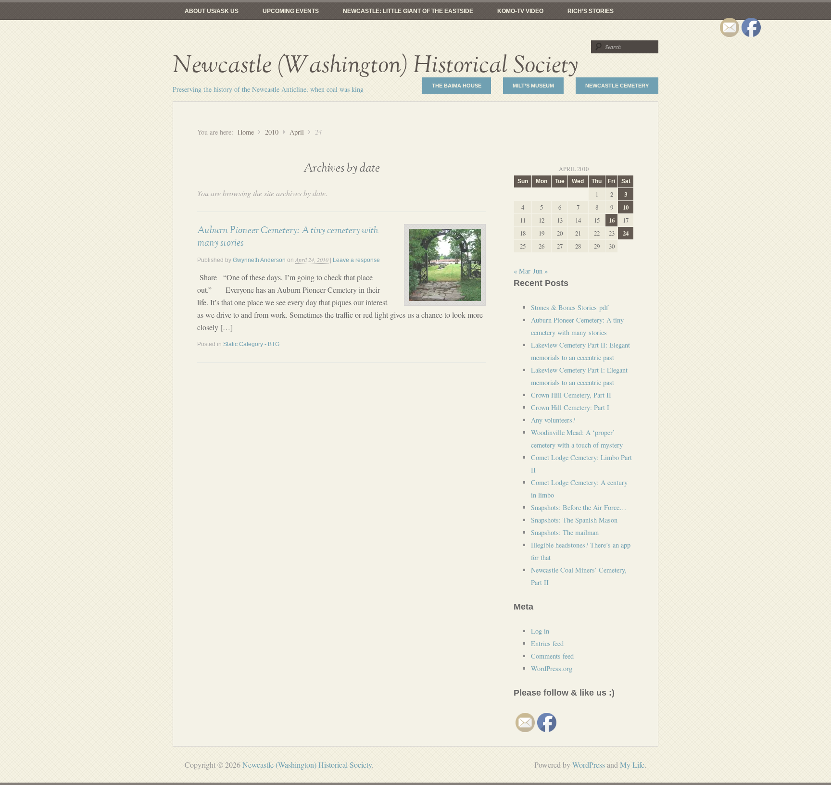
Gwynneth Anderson (259, 260)
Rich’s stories (590, 11)
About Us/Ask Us (212, 11)
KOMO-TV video (520, 11)
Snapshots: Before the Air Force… (578, 507)
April (297, 132)
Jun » (540, 270)
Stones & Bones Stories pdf (569, 307)
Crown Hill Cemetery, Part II (571, 394)
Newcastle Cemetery (617, 85)
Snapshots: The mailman (565, 532)
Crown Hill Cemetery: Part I (570, 407)
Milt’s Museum (533, 85)
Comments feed (552, 655)
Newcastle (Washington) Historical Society (375, 65)
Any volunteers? (553, 419)
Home (246, 132)
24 (626, 233)
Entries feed (547, 643)
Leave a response (356, 260)
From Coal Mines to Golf (225, 28)
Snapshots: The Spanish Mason (574, 519)
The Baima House (456, 85)
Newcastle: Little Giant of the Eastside (408, 11)
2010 (271, 132)
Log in (540, 630)
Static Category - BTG (251, 344)
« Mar (522, 270)
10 (626, 207)
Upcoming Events (291, 11)
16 (612, 220)
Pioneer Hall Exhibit (477, 28)
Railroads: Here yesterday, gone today (354, 28)
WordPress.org (551, 668)
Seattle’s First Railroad (575, 28)
